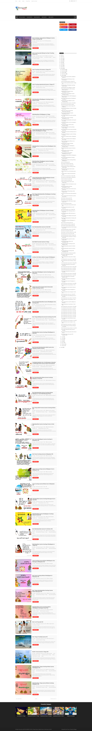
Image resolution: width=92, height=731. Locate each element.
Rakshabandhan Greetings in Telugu (42, 117)
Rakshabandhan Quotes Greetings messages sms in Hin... (67, 144)
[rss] (69, 1)
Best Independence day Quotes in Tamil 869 (68, 306)
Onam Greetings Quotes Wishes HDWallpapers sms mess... (66, 153)
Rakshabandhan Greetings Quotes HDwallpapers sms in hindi (44, 147)
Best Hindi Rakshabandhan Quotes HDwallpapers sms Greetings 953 (44, 302)
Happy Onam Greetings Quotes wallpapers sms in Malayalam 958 (43, 469)
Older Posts (19, 698)
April (62, 341)
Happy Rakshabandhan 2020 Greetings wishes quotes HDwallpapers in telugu (42, 130)
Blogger (75, 729)
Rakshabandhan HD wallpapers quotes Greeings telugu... (67, 101)
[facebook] (76, 1)
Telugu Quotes (29, 17)
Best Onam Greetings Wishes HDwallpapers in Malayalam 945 (42, 576)
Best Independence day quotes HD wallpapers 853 (67, 334)
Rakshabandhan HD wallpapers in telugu (41, 114)
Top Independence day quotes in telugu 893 (68, 259)
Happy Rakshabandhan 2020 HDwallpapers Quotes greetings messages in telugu (43, 178)
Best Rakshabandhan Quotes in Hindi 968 (41, 226)
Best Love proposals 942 (37, 622)
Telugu (42, 656)
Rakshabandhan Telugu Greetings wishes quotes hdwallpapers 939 (43, 667)
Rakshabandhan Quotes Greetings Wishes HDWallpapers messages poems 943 (41, 607)
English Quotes (37, 17)
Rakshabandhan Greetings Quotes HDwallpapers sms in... (67, 92)
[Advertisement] (36, 28)
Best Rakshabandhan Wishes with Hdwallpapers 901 (67, 242)
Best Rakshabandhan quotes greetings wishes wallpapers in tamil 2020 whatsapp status (42, 393)
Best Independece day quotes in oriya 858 (68, 324)
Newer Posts (53, 698)
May (62, 339)
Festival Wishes (22, 17)
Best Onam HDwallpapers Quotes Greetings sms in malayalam (43, 272)
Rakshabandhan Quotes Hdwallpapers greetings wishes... (67, 146)
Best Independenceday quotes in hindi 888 (68, 268)
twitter (64, 29)
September (63, 73)
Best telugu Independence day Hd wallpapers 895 (67, 255)
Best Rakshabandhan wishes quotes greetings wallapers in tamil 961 (42, 378)
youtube (73, 27)
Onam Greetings (48, 274)
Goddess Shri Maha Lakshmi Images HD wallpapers (43, 257)
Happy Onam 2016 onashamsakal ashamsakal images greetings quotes (42, 287)
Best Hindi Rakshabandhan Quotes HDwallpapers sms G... (67, 113)
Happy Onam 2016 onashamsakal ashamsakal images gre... (67, 111)
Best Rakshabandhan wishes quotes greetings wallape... (67, 125)
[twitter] (71, 1)
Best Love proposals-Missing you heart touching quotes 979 (43, 54)
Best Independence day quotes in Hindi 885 (68, 273)
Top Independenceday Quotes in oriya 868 (68, 307)
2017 (62, 65)
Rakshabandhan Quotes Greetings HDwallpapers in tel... (67, 151)
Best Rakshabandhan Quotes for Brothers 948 (42, 528)
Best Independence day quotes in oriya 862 (68, 316)
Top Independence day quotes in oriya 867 (68, 309)
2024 (62, 55)
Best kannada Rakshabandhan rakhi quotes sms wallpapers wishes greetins (43, 348)
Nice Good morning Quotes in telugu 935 (68, 175)
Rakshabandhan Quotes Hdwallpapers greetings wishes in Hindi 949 (43, 514)
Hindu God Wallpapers (35, 260)
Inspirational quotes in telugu (40, 72)
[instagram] (74, 1)
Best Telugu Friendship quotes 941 (40, 636)
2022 (62, 58)
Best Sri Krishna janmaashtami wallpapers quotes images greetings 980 (43, 38)
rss (64, 24)
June (62, 338)
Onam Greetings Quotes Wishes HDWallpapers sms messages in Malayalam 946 (43, 561)
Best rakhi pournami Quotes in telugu (40, 241)
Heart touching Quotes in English (38, 57)
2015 (62, 68)
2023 (62, 56)
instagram (64, 27)
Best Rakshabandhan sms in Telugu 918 (68, 209)
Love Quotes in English (48, 57)
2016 (62, 66)
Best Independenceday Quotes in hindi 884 (68, 274)
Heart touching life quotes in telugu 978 (41, 69)
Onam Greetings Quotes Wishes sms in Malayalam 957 (43, 484)
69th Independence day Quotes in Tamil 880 (68, 283)
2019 (62, 62)
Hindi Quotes (44, 17)
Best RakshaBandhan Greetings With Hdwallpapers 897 (67, 251)
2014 (62, 347)
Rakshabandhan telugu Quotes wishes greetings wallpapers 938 (43, 683)
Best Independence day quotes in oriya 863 (68, 315)
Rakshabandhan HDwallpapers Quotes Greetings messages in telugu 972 (43, 162)
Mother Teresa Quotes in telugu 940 (40, 651)
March (63, 342)
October (63, 72)
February (63, 344)
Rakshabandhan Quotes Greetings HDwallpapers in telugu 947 (43, 545)
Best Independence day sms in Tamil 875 (68, 294)
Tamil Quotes (51, 17)
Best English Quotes (51, 623)
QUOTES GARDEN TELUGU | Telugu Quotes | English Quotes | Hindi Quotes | (36, 729)
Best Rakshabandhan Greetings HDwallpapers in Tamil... (66, 187)
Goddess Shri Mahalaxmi (50, 258)
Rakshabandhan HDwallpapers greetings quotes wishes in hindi (43, 100)
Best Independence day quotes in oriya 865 (68, 312)
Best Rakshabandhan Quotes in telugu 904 (68, 235)
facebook (73, 29)
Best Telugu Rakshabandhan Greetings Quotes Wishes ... (68, 158)
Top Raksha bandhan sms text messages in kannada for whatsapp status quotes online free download (44, 363)
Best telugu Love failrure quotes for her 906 (68, 232)
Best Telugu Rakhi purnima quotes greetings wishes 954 (43, 408)
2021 (62, 59)
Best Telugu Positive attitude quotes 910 (68, 225)
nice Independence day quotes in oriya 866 (68, 310)
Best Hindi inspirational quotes (66, 203)
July (62, 336)
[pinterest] (73, 1)
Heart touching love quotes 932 (66, 180)
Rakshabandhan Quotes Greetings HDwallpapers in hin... (67, 118)
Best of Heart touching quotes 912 (67, 222)
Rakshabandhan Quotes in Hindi (43, 103)
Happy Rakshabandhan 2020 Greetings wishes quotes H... (68, 89)
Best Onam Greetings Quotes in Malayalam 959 (42, 454)
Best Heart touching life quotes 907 (67, 230)
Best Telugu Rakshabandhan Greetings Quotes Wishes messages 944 (42, 591)
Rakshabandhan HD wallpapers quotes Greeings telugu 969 (43, 211)
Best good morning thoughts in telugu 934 (68, 177)
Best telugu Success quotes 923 (66, 199)
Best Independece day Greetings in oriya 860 (69, 320)
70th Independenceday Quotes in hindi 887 (68, 269)
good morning (50, 653)
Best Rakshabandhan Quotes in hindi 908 (68, 229)
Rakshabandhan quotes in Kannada (46, 351)
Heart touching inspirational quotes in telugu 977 (43, 84)
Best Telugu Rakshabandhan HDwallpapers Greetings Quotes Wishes (44, 195)
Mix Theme (68, 729)
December (63, 69)
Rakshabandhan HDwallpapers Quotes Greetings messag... (67, 94)
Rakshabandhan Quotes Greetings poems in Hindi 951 (43, 425)
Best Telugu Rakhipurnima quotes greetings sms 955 (44, 316)
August (63, 75)
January (63, 345)
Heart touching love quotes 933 (66, 178)
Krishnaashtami (34, 42)
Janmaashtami (49, 40)
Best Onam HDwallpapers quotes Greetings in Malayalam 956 (42, 440)
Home (36, 698)
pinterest (73, 24)
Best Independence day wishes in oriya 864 (68, 313)
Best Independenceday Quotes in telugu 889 (68, 266)
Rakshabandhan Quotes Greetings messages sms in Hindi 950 (43, 499)
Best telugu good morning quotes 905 (67, 233)
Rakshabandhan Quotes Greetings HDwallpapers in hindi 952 (43, 333)
